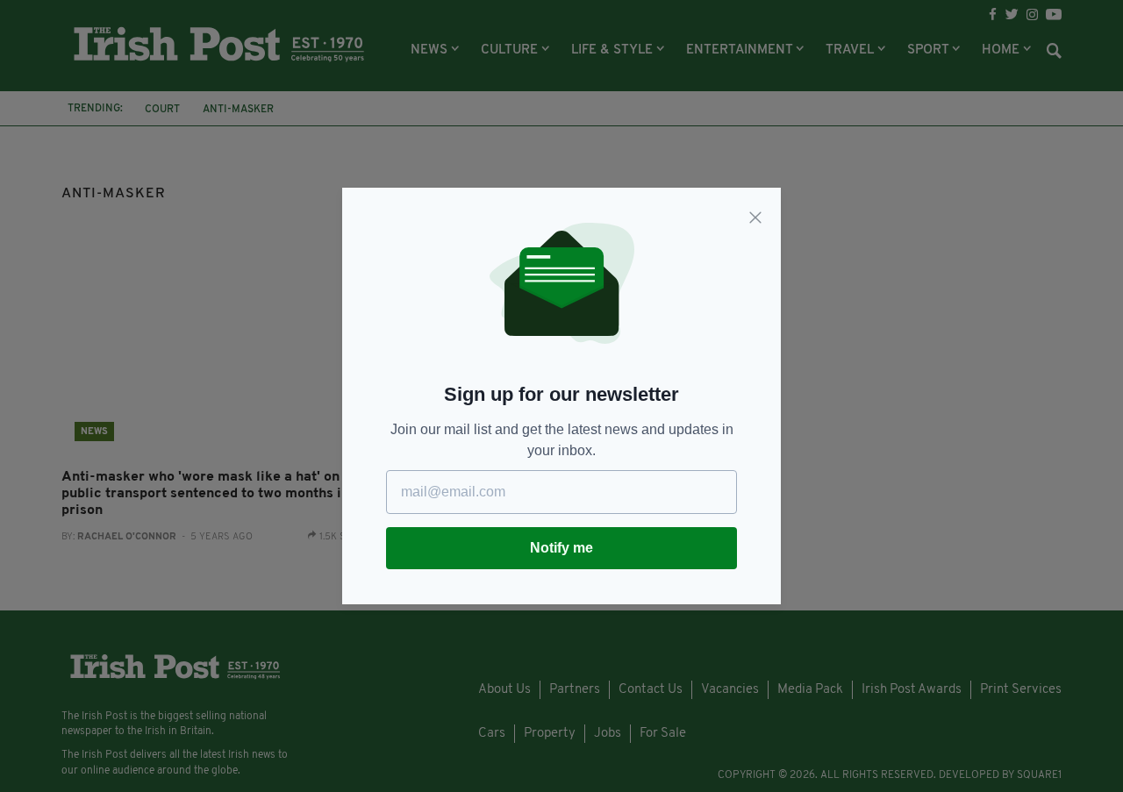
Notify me (561, 547)
